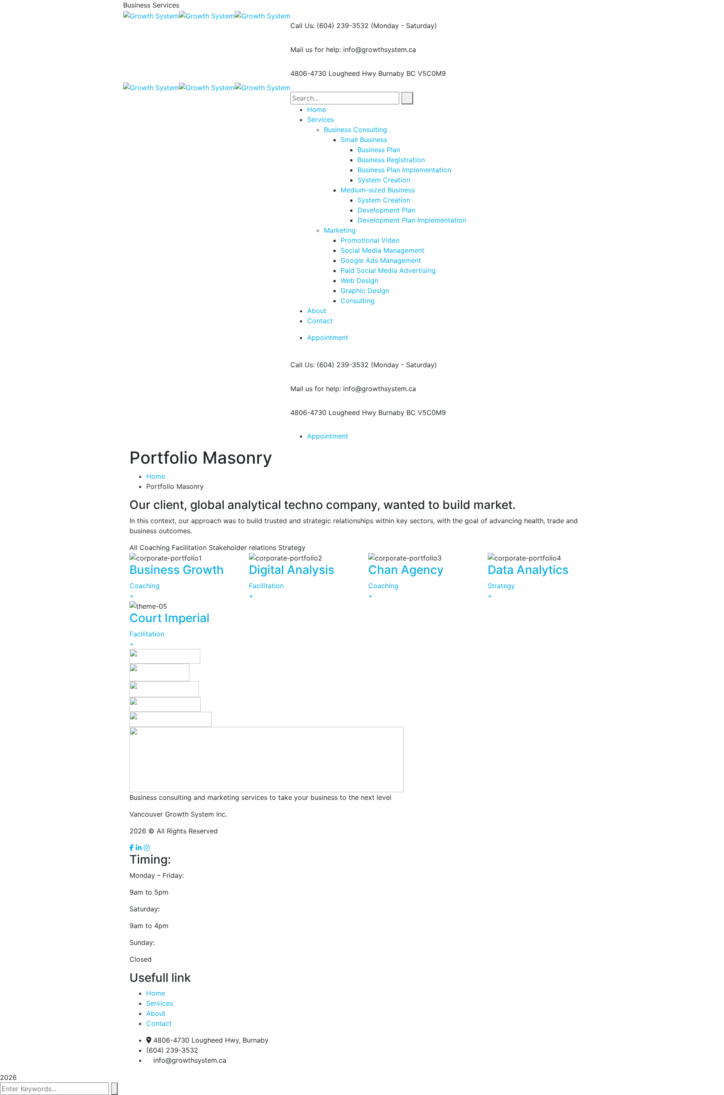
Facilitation (266, 585)
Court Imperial (169, 618)
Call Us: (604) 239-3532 (329, 25)
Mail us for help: (315, 49)
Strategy (501, 585)
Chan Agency (406, 570)
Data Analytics (528, 570)
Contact (159, 1023)
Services (159, 1003)
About (155, 1013)
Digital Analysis (291, 570)
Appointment (327, 337)
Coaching (144, 585)
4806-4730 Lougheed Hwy (333, 73)
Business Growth (176, 570)
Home (155, 476)
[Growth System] (151, 15)
